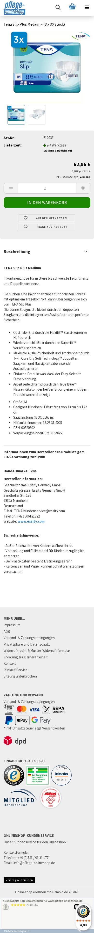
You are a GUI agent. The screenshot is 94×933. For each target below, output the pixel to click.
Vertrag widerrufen (19, 880)
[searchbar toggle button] (58, 7)
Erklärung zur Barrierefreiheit (26, 657)
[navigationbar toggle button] (87, 7)
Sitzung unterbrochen (20, 676)
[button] (11, 188)
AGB (7, 631)
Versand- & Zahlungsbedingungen (29, 637)
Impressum (12, 625)
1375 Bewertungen (15, 931)
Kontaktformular (16, 852)
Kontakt (10, 663)
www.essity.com (31, 521)
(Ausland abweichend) (57, 150)
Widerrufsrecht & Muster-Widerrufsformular (37, 650)
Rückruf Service (15, 670)
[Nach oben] (81, 930)
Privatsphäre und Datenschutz (27, 644)
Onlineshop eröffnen (30, 892)
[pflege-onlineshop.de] (12, 8)
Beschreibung (17, 251)
